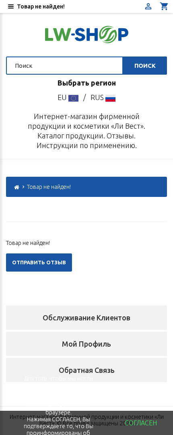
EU (63, 97)
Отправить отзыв (39, 262)
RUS (98, 97)
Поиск (145, 65)
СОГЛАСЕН (141, 423)
